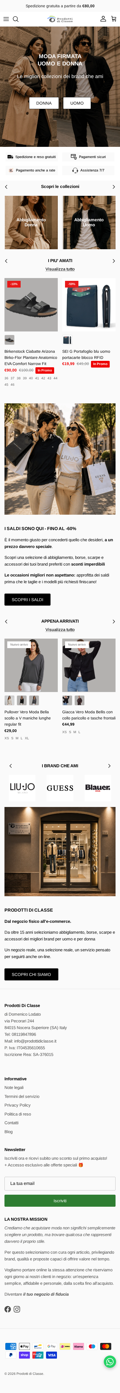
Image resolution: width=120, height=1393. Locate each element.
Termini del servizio (21, 1096)
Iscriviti (60, 1200)
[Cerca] (18, 19)
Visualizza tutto (60, 269)
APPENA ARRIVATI (60, 621)
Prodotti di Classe (29, 1374)
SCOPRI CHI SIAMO (31, 974)
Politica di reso (17, 1114)
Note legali (13, 1087)
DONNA (44, 103)
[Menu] (6, 19)
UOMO (77, 103)
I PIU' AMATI (60, 260)
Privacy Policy (17, 1105)
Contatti (11, 1122)
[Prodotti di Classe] (60, 19)
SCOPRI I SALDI (27, 599)
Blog (8, 1131)
